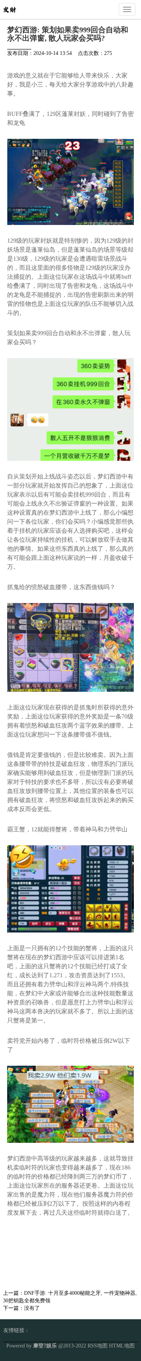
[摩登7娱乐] (9, 9)
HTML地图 (122, 1346)
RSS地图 (98, 1346)
